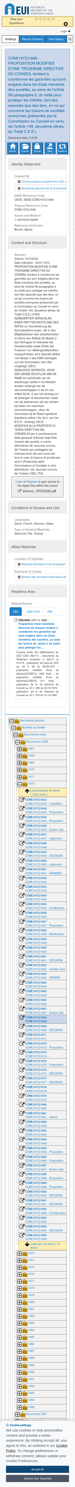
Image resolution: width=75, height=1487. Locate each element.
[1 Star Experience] (37, 19)
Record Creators (32, 39)
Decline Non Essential (37, 1478)
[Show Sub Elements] (19, 749)
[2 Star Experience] (41, 19)
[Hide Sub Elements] (11, 721)
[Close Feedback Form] (66, 24)
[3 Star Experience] (45, 19)
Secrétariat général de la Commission (45, 188)
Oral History (56, 39)
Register (32, 481)
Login (64, 31)
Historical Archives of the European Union (46, 564)
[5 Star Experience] (53, 19)
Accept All (37, 1469)
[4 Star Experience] (49, 19)
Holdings (10, 39)
